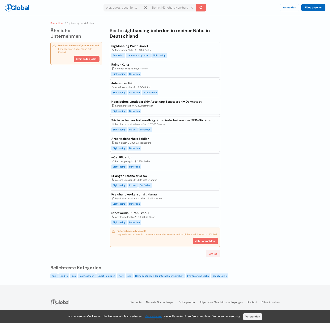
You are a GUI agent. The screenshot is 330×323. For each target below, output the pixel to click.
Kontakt (252, 302)
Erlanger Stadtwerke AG (129, 176)
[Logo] (17, 7)
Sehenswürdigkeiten (138, 55)
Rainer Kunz (120, 65)
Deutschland (57, 23)
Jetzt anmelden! (205, 241)
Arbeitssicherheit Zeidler (130, 139)
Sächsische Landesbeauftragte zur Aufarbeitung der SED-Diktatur (161, 120)
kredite (64, 275)
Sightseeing (159, 55)
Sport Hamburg (106, 275)
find (54, 275)
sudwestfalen (87, 275)
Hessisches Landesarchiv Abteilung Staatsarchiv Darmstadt (156, 102)
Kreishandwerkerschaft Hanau (134, 194)
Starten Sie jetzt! (86, 59)
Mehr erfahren (153, 316)
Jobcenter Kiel (122, 83)
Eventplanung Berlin (198, 275)
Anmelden (289, 7)
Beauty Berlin (220, 275)
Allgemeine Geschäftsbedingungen (221, 302)
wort (121, 275)
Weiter (213, 253)
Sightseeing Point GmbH (129, 46)
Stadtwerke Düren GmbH (130, 213)
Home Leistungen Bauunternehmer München (159, 275)
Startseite (136, 302)
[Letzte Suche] (201, 7)
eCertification (121, 157)
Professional (150, 92)
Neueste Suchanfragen (160, 302)
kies (74, 275)
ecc (129, 275)
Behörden (118, 55)
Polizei (132, 129)
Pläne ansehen (313, 7)
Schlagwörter (187, 302)
